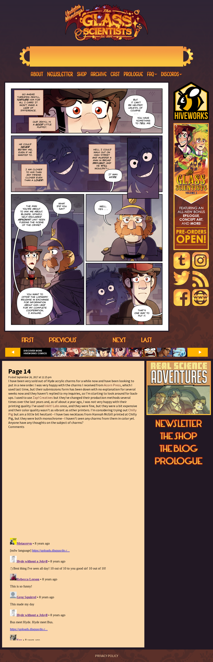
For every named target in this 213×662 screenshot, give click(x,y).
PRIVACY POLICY (106, 656)
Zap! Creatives (43, 397)
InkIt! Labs (51, 406)
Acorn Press (112, 385)
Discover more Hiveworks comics (35, 352)
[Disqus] (73, 481)
